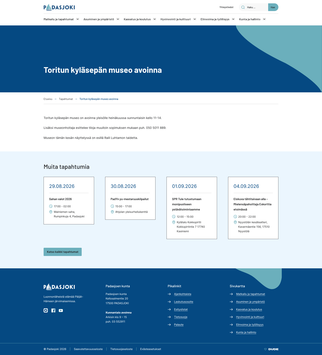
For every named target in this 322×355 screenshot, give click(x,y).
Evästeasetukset (150, 349)
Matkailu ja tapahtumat (59, 19)
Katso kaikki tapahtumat (62, 251)
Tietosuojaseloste (121, 349)
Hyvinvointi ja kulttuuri (175, 19)
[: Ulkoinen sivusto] (271, 349)
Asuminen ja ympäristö (99, 19)
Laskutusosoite (183, 301)
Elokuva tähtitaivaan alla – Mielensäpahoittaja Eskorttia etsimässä (253, 204)
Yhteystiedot (226, 7)
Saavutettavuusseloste (88, 349)
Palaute (178, 324)
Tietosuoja (180, 317)
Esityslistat (181, 309)
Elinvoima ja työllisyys (215, 19)
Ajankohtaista (182, 294)
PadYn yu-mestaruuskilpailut (130, 199)
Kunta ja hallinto (249, 19)
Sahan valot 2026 (60, 199)
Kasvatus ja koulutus (137, 19)
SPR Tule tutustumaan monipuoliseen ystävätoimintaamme (186, 204)
